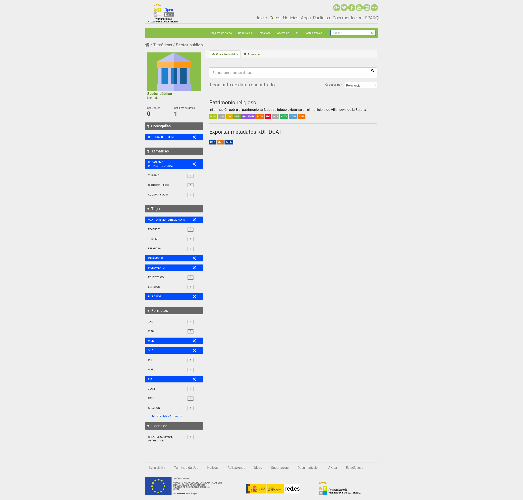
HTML (293, 116)
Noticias (290, 17)
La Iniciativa (157, 468)
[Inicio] (163, 13)
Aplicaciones (236, 468)
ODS (275, 116)
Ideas (258, 468)
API (297, 32)
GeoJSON (248, 116)
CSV (229, 116)
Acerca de (283, 32)
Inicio (262, 17)
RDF (212, 142)
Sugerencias (280, 468)
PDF (268, 116)
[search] (372, 70)
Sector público (189, 44)
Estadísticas (354, 468)
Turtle (229, 142)
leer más (152, 97)
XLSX (284, 116)
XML (301, 116)
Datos (274, 17)
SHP (221, 116)
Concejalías (245, 32)
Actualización (314, 32)
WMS (213, 116)
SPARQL (372, 17)
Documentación (347, 17)
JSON (259, 116)
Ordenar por (333, 84)
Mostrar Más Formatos (167, 416)
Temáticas (264, 32)
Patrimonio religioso (232, 102)
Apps (306, 17)
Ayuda (332, 468)
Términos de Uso (186, 468)
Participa (321, 17)
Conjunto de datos (221, 32)
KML (237, 116)
